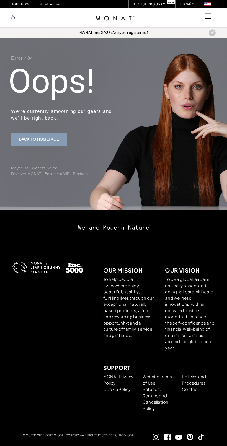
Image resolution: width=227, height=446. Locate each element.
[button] (207, 4)
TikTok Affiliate (50, 4)
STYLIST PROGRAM (149, 4)
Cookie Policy (117, 389)
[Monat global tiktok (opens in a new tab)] (199, 436)
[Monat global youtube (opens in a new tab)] (176, 437)
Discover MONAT (26, 174)
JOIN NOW (20, 4)
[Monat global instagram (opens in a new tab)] (154, 436)
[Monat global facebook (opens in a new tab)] (165, 436)
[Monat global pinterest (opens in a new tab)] (187, 436)
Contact (190, 389)
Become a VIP (57, 174)
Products (80, 174)
